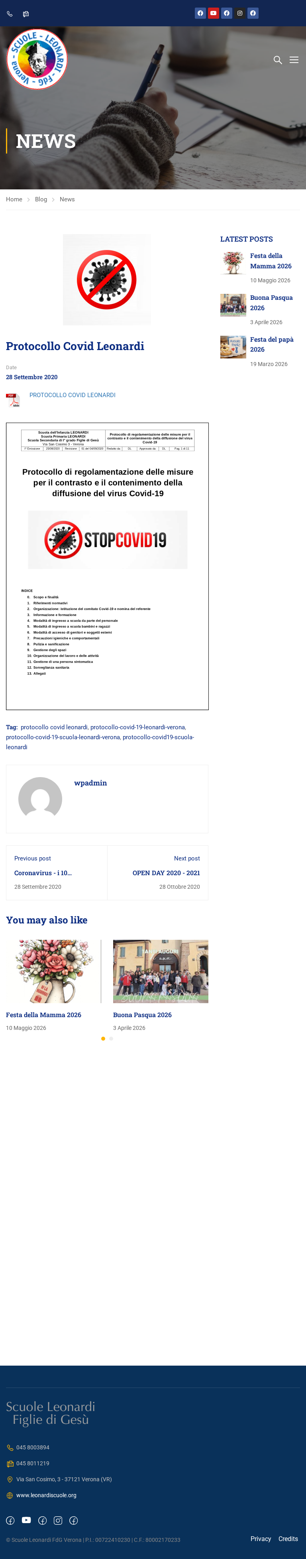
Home (14, 199)
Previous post (32, 858)
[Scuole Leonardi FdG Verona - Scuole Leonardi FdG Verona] (37, 59)
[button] (103, 1039)
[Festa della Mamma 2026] (53, 970)
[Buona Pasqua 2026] (160, 970)
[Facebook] (200, 13)
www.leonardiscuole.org (46, 1495)
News (67, 199)
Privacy (261, 1539)
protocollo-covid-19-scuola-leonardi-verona (63, 737)
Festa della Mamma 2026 (43, 1014)
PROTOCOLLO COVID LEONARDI (72, 395)
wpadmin (90, 782)
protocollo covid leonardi (54, 727)
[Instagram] (239, 13)
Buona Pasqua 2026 (142, 1014)
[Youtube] (213, 13)
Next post (187, 858)
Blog (41, 199)
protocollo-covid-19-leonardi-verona (137, 727)
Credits (288, 1539)
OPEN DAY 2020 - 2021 (166, 872)
